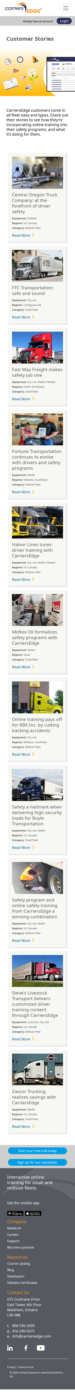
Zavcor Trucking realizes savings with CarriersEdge (34, 1102)
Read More (21, 240)
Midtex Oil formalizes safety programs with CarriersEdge (35, 642)
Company (18, 1226)
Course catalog (19, 1268)
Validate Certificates (23, 1287)
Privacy (12, 1371)
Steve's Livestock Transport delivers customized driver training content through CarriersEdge (35, 1009)
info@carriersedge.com (33, 1341)
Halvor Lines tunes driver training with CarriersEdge (32, 555)
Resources (18, 1261)
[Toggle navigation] (66, 8)
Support (13, 1245)
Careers (13, 1239)
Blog (10, 1274)
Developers (16, 1280)
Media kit (14, 1232)
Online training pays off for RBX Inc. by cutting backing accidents (37, 730)
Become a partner (21, 1251)
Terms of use (27, 1371)
